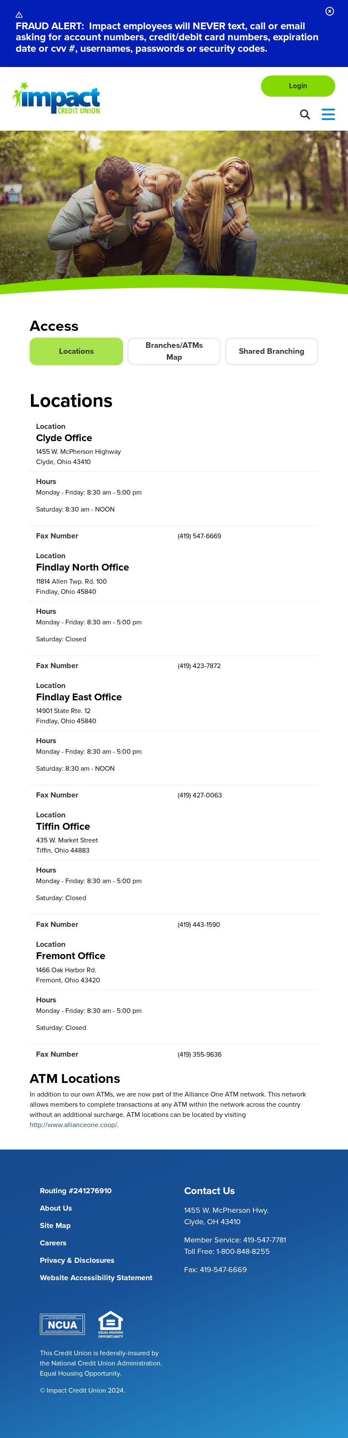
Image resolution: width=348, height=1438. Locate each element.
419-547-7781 (264, 1239)
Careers (53, 1242)
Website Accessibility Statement (96, 1277)
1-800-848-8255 (243, 1251)
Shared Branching (271, 351)
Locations (76, 351)
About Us (56, 1208)
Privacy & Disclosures (77, 1260)
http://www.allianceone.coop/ (73, 1125)
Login (298, 86)
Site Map (55, 1225)
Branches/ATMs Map (174, 351)
